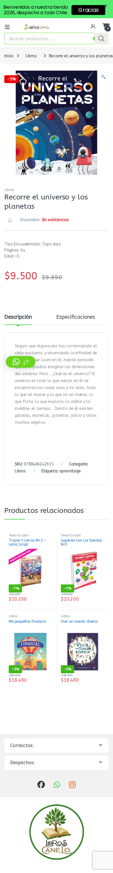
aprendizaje (70, 471)
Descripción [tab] (18, 317)
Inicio (9, 56)
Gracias (88, 10)
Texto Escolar (19, 535)
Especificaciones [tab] (75, 317)
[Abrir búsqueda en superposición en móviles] (56, 38)
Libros (31, 56)
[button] (103, 77)
